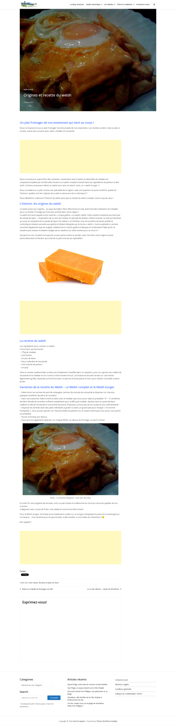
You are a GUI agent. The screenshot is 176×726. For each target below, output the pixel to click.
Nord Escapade (79, 721)
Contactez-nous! (143, 4)
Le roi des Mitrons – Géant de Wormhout (103, 589)
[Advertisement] (70, 156)
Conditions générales (123, 689)
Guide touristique (93, 4)
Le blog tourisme (77, 4)
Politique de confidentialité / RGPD (128, 694)
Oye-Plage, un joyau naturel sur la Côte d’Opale (85, 688)
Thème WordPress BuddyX (106, 721)
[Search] (154, 4)
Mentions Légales (122, 684)
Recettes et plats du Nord (49, 583)
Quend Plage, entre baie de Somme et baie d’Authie (87, 684)
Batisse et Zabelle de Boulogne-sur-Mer (37, 589)
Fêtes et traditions (124, 4)
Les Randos (109, 4)
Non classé (28, 89)
